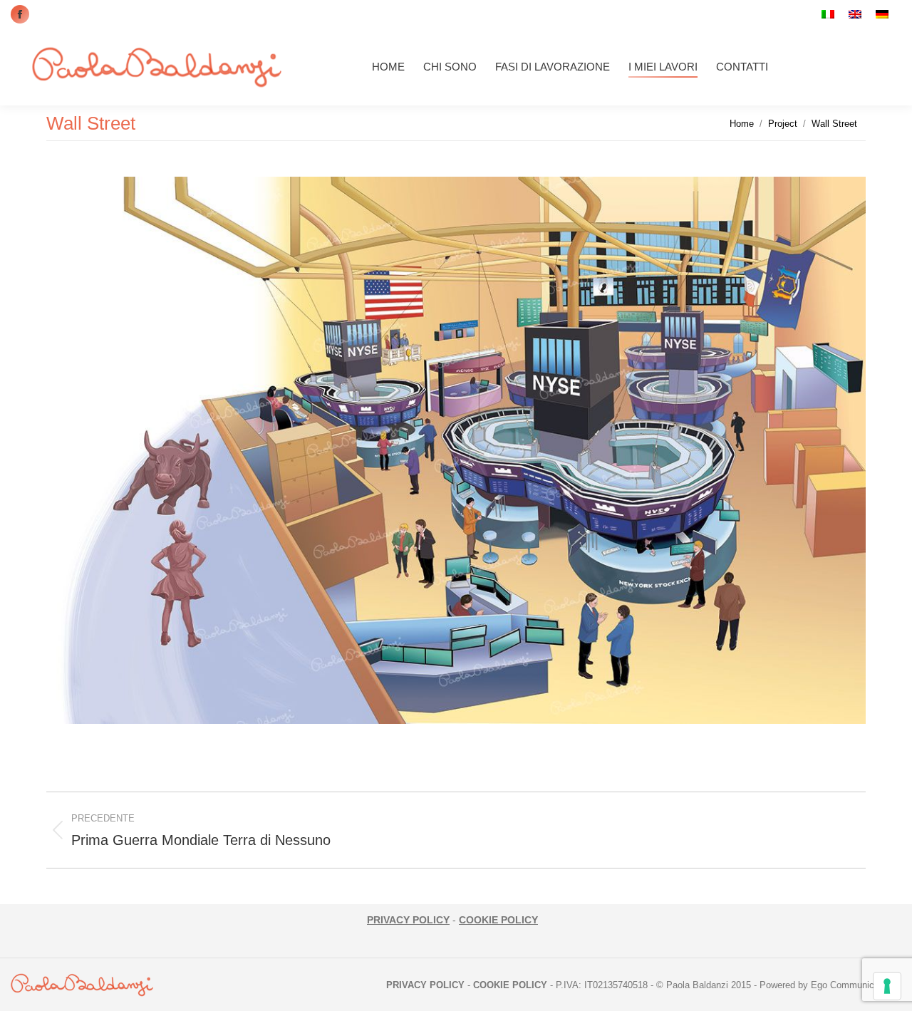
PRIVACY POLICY (408, 920)
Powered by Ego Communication (827, 985)
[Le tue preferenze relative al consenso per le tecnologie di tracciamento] (887, 986)
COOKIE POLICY (498, 920)
